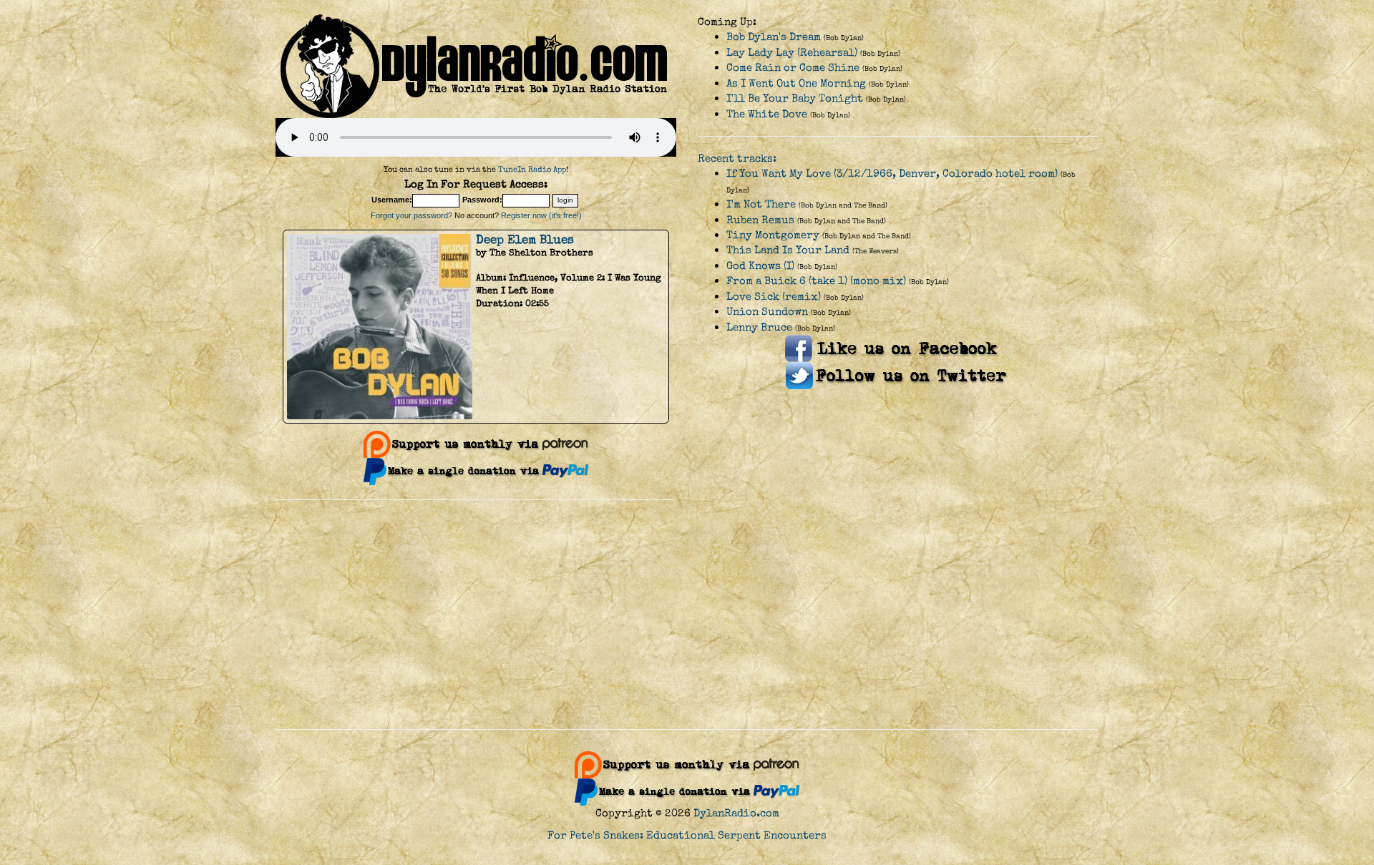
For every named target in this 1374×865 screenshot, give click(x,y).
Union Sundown (767, 311)
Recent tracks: (737, 158)
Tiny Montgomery (772, 235)
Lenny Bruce (759, 327)
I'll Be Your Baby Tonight (794, 98)
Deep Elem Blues (525, 240)
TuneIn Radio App (532, 169)
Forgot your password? (411, 215)
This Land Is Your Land (787, 250)
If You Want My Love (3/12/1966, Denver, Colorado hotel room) (892, 173)
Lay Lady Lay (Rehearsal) (791, 52)
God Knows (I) (760, 266)
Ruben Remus (760, 220)
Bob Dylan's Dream (773, 37)
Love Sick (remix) (773, 296)
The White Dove (766, 114)
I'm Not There (761, 204)
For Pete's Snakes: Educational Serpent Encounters (687, 835)
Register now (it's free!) (541, 215)
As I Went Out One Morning (796, 83)
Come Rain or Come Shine (792, 67)
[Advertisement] (687, 614)
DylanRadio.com (736, 813)
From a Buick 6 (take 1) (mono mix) (816, 281)
